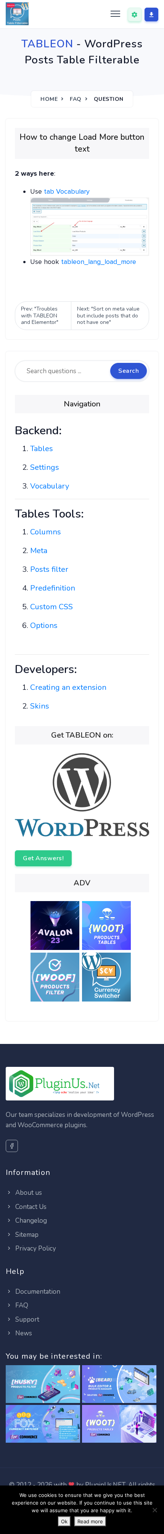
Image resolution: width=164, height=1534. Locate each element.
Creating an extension (68, 687)
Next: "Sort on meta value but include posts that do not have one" (108, 315)
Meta (38, 550)
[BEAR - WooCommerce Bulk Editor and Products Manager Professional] (119, 1384)
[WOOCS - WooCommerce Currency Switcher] (43, 1424)
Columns (45, 532)
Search (128, 371)
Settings (44, 467)
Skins (39, 706)
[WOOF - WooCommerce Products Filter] (56, 978)
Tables (41, 448)
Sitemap (26, 1234)
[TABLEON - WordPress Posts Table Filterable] (17, 14)
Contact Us (30, 1206)
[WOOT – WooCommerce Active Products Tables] (107, 927)
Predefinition (52, 588)
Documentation (37, 1291)
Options (44, 625)
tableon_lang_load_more (98, 261)
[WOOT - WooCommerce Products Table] (119, 1424)
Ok (64, 1521)
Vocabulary (49, 486)
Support (26, 1319)
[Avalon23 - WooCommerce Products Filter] (56, 927)
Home (49, 99)
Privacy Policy (35, 1248)
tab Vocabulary (67, 191)
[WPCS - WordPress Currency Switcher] (107, 978)
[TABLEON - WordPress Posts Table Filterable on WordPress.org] (82, 794)
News (23, 1333)
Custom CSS (51, 607)
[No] (154, 1510)
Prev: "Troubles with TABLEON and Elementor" (39, 315)
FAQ (76, 99)
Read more (90, 1521)
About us (28, 1192)
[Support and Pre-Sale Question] (134, 14)
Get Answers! (43, 858)
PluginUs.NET (105, 1485)
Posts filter (49, 569)
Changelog (30, 1220)
